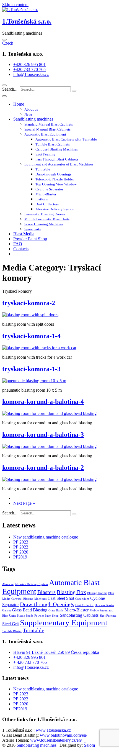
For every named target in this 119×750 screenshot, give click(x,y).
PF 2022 (20, 547)
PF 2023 (20, 542)
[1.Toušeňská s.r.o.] (20, 9)
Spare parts (32, 229)
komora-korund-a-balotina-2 (43, 467)
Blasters (46, 592)
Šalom (89, 745)
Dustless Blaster (104, 605)
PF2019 (20, 557)
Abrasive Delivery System (54, 209)
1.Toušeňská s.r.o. (26, 21)
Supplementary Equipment (63, 622)
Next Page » (24, 503)
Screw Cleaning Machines (43, 224)
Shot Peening (45, 154)
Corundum (82, 598)
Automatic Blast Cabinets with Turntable (66, 139)
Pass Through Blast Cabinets (56, 159)
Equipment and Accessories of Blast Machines (58, 164)
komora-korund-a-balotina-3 (43, 434)
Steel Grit (10, 623)
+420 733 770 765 (29, 69)
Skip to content (15, 4)
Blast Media (23, 233)
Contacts (21, 248)
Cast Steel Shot (61, 598)
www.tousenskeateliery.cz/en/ (56, 740)
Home (18, 104)
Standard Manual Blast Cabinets (48, 124)
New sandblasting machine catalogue (45, 537)
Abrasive (8, 584)
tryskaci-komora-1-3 (31, 369)
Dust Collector (84, 605)
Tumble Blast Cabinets (52, 144)
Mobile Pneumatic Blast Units (46, 219)
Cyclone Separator (49, 189)
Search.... (11, 89)
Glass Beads (55, 610)
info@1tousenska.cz (31, 74)
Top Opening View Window (56, 184)
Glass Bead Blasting (29, 610)
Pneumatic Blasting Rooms (44, 214)
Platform (41, 199)
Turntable (42, 169)
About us (31, 109)
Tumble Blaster (12, 631)
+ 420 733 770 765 (30, 662)
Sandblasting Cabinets (79, 615)
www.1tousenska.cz (53, 730)
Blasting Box (71, 592)
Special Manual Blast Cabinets (47, 129)
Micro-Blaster (45, 194)
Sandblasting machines (33, 119)
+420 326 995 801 (29, 64)
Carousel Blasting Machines (56, 149)
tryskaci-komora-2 (28, 303)
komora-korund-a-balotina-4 (43, 401)
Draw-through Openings (53, 174)
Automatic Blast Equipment (45, 134)
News (28, 114)
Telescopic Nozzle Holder (54, 179)
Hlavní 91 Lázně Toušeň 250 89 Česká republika (56, 652)
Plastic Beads (25, 615)
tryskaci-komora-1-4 (31, 336)
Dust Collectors (47, 204)
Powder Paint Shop (30, 238)
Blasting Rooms (97, 593)
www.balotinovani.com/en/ (63, 735)
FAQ (17, 243)
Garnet (6, 610)
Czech (8, 43)
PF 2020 (20, 552)
